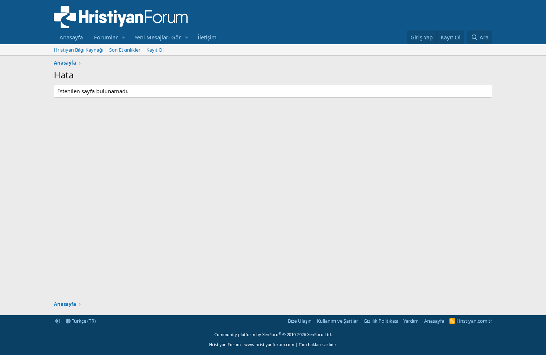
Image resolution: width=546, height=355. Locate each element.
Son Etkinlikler (124, 49)
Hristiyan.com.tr (474, 320)
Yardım (411, 320)
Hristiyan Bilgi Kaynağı (78, 49)
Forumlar (106, 37)
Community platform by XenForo (273, 334)
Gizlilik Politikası (381, 320)
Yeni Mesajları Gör (157, 37)
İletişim (207, 37)
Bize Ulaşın (300, 320)
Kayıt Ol (154, 49)
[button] (123, 37)
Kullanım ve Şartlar (337, 320)
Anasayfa (71, 37)
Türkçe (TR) (83, 320)
